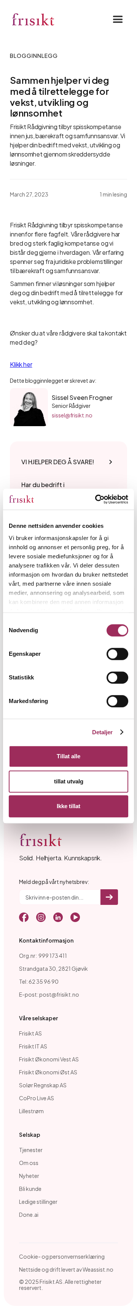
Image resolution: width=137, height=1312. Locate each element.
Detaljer (102, 732)
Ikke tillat (68, 806)
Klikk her (21, 364)
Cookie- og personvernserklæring (62, 1256)
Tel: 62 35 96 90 (39, 981)
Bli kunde (30, 1189)
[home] (33, 20)
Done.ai (28, 1214)
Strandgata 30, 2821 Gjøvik (53, 968)
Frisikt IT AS (33, 1046)
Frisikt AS (30, 1033)
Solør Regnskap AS (43, 1085)
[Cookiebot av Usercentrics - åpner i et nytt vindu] (96, 499)
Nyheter (29, 1176)
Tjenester (31, 1150)
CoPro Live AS (36, 1098)
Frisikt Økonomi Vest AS (49, 1059)
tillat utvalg (68, 781)
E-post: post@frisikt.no (49, 994)
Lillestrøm (31, 1111)
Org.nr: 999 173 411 (43, 955)
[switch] (117, 654)
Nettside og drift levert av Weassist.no (66, 1269)
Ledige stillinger (38, 1202)
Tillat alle (68, 756)
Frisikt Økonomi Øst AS (48, 1072)
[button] (116, 20)
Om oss (28, 1163)
